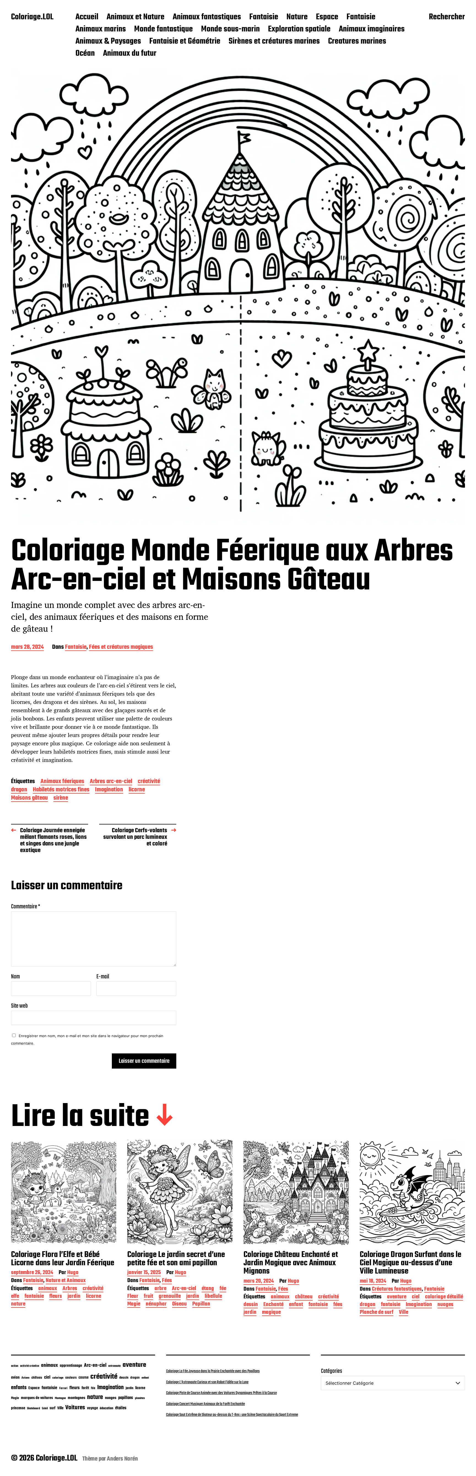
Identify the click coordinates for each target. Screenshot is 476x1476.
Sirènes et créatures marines (274, 41)
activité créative (29, 1366)
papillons (125, 1398)
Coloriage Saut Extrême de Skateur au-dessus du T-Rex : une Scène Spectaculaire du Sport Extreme (232, 1414)
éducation (106, 1408)
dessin (251, 1305)
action (14, 1365)
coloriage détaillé (444, 1297)
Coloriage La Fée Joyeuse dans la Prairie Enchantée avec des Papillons (213, 1371)
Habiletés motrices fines (61, 790)
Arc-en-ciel (184, 1289)
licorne (137, 790)
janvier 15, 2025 (144, 1273)
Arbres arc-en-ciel (111, 781)
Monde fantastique (163, 29)
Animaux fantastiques (207, 17)
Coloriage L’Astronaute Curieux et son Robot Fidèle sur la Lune (207, 1382)
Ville (403, 1313)
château (304, 1297)
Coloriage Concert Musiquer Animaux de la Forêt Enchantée (205, 1404)
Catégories (331, 1371)
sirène (60, 798)
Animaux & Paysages (108, 41)
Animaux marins (100, 29)
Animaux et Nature (135, 17)
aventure (396, 1297)
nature (18, 1304)
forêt (85, 1388)
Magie (133, 1304)
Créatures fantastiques (397, 1290)
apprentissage (71, 1365)
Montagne (60, 1398)
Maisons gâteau (29, 798)
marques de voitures (37, 1398)
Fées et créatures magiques (121, 647)
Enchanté (273, 1305)
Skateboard (33, 1408)
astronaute (114, 1366)
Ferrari (63, 1388)
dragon (19, 790)
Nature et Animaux (66, 1281)
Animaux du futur (129, 53)
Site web (19, 1005)
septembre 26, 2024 (32, 1273)
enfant (296, 1305)
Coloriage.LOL (32, 17)
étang (208, 1289)
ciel (416, 1297)
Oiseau (179, 1304)
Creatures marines (357, 41)
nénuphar (156, 1304)
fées (337, 1305)
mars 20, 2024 (259, 1282)
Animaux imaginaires (372, 29)
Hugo (73, 1273)
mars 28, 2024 (27, 647)
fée (223, 1289)
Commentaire (25, 906)
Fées (167, 1281)
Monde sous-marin (230, 29)
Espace (327, 17)
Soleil (45, 1408)
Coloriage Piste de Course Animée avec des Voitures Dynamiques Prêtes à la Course (221, 1393)
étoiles (120, 1408)
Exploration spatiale (299, 29)
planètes (140, 1398)
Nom (15, 976)
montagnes (76, 1398)
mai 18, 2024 (373, 1282)
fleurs (55, 1297)
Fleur (132, 1297)
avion (15, 1377)
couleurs (71, 1377)
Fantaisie (263, 17)
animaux (47, 1289)
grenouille (170, 1297)
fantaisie (34, 1297)
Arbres (70, 1289)
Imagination (109, 790)
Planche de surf (376, 1313)
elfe (15, 1297)
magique (271, 1313)
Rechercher (447, 17)
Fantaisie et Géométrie (184, 41)
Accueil (86, 17)
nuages (445, 1305)
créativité (149, 781)
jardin (73, 1297)
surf (52, 1408)
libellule (213, 1297)
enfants (18, 1388)
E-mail (102, 976)
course (83, 1378)
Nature (297, 17)
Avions (25, 1378)
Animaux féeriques (62, 781)
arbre (160, 1289)
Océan (85, 53)
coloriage (57, 1377)
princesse (18, 1408)
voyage (92, 1408)
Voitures (75, 1407)
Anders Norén (122, 1459)
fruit (148, 1297)
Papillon (201, 1304)
